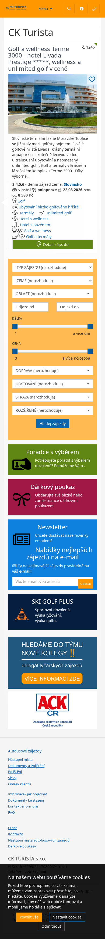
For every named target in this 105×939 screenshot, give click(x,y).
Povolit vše (29, 917)
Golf (21, 201)
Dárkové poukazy (22, 846)
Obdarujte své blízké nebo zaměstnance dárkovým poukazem (58, 500)
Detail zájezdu (55, 244)
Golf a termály (38, 236)
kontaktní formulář (23, 806)
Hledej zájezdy (53, 423)
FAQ (11, 812)
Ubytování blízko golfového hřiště (49, 207)
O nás (12, 827)
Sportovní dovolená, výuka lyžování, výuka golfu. (53, 615)
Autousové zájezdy (24, 751)
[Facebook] (82, 8)
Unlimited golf (58, 212)
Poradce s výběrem (52, 452)
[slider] (15, 326)
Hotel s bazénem (35, 224)
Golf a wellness (37, 230)
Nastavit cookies (67, 917)
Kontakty (15, 834)
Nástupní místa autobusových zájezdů (38, 840)
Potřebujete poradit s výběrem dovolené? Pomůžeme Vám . (62, 463)
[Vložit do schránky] (92, 79)
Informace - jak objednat (27, 794)
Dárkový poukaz (52, 486)
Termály (26, 212)
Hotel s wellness (33, 218)
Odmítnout (51, 926)
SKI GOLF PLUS (52, 601)
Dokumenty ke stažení (26, 800)
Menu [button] (43, 8)
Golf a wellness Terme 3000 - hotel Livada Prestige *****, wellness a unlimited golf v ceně (44, 58)
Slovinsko (73, 184)
